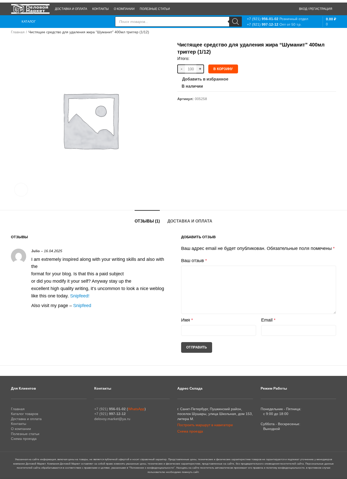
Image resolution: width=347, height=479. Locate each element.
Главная (18, 32)
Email (268, 320)
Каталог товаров (24, 414)
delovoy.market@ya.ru (112, 419)
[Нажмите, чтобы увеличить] (21, 189)
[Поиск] (235, 22)
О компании (21, 429)
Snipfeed (79, 295)
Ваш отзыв (194, 260)
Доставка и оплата (189, 221)
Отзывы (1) (147, 221)
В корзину (223, 69)
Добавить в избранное (205, 79)
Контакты (18, 424)
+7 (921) (262, 19)
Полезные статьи (25, 434)
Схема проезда (24, 439)
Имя (187, 320)
